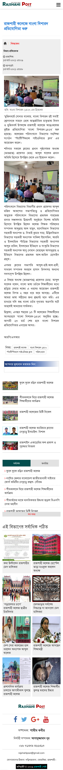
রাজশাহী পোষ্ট (40, 766)
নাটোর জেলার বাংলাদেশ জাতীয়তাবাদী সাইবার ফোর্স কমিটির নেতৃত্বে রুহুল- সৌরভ (30, 480)
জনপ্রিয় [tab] (45, 463)
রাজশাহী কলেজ (20, 347)
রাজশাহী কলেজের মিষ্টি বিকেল (21, 511)
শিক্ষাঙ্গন (15, 43)
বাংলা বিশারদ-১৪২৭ (38, 347)
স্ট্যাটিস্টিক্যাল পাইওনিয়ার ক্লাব (19, 351)
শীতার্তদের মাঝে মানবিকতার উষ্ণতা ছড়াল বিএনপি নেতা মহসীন (32, 502)
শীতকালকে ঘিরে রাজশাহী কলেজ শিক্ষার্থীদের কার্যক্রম (29, 491)
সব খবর (31, 514)
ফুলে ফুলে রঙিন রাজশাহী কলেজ (22, 471)
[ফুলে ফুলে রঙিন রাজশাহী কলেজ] (31, 389)
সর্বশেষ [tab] (16, 463)
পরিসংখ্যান (40, 351)
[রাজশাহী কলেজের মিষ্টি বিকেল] (31, 419)
